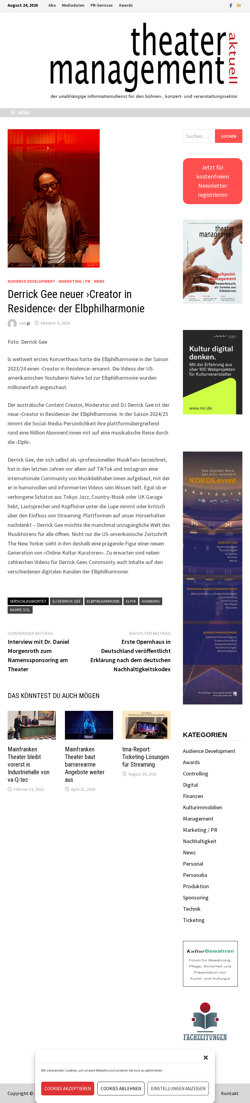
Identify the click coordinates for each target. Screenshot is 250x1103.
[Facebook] (231, 5)
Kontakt (230, 1093)
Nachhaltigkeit (199, 841)
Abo (52, 5)
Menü (23, 112)
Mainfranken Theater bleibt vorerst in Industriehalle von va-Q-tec (28, 764)
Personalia (195, 874)
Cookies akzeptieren (68, 1088)
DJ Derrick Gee (66, 601)
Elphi (131, 601)
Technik (192, 908)
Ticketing (194, 920)
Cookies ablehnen (121, 1088)
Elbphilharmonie (103, 601)
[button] (206, 1058)
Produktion (196, 886)
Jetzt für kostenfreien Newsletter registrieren (212, 180)
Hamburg (151, 601)
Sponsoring (196, 897)
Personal (193, 863)
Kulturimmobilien (202, 807)
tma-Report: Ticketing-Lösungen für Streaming (145, 757)
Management (198, 818)
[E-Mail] (238, 5)
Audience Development (31, 281)
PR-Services (102, 5)
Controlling (195, 773)
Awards (126, 5)
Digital (190, 784)
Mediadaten (73, 5)
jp (28, 323)
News (99, 281)
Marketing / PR (75, 281)
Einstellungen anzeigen (178, 1088)
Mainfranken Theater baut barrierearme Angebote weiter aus (85, 764)
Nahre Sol (20, 609)
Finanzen (193, 796)
